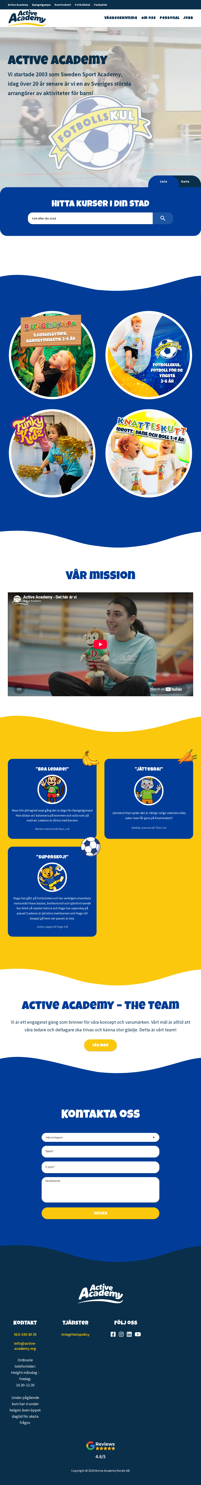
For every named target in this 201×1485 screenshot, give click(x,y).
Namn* (50, 1151)
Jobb (188, 18)
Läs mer (100, 1046)
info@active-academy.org (25, 1346)
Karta (185, 181)
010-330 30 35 (25, 1334)
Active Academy (18, 4)
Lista (163, 181)
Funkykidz (100, 4)
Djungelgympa (41, 4)
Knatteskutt (63, 4)
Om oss (148, 18)
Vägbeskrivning (120, 18)
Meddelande (53, 1181)
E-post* (50, 1167)
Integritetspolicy (75, 1334)
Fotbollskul (82, 4)
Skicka (100, 1214)
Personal (169, 18)
